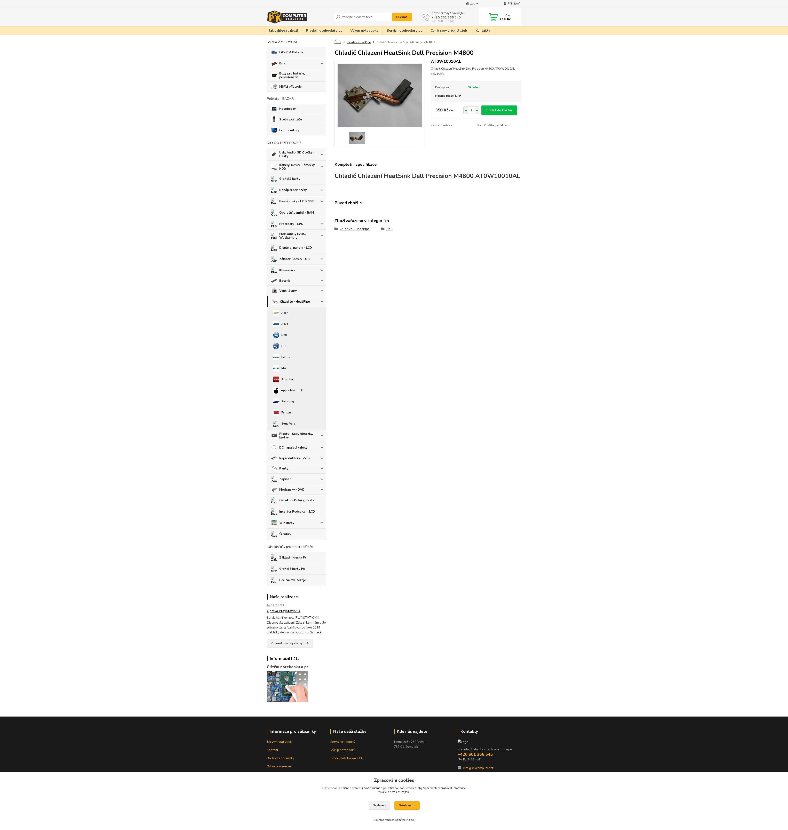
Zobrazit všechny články (286, 643)
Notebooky (287, 109)
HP (283, 346)
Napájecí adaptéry (293, 190)
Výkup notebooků (364, 30)
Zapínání (285, 479)
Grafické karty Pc (292, 569)
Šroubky (285, 534)
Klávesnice (287, 270)
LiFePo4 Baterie (291, 52)
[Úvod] (298, 17)
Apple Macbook (292, 390)
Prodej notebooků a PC (346, 758)
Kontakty (482, 30)
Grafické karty (289, 179)
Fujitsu (286, 412)
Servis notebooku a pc (404, 30)
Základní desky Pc (292, 557)
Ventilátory (288, 291)
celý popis (437, 74)
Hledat (402, 17)
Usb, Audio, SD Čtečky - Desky (297, 154)
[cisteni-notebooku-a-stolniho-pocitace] (287, 686)
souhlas (375, 788)
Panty (283, 468)
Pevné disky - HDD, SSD (297, 201)
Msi (283, 368)
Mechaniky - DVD (292, 490)
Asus (284, 324)
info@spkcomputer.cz (478, 768)
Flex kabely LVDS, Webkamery (292, 236)
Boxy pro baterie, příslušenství (292, 75)
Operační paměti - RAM (296, 213)
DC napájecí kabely (293, 447)
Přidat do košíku (499, 110)
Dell (284, 335)
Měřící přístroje (290, 87)
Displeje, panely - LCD (295, 248)
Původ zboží (346, 203)
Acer (284, 313)
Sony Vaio (288, 424)
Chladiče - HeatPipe (295, 302)
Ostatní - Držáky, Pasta (297, 500)
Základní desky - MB (294, 259)
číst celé (316, 632)
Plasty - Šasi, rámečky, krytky (296, 436)
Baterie (285, 281)
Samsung (287, 401)
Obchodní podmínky (280, 758)
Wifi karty (286, 523)
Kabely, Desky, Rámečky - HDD (298, 167)
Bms (282, 63)
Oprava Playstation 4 (283, 611)
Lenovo (286, 357)
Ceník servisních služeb (449, 30)
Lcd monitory (289, 130)
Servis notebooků (342, 742)
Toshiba (287, 379)
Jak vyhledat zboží (283, 30)
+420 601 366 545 (446, 17)
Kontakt (272, 750)
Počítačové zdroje (292, 580)
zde (411, 820)
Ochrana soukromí (279, 766)
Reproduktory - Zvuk (294, 458)
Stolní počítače (290, 119)
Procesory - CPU (291, 224)
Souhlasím (407, 805)
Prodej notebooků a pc (324, 30)
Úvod (337, 42)
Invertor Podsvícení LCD (297, 511)
